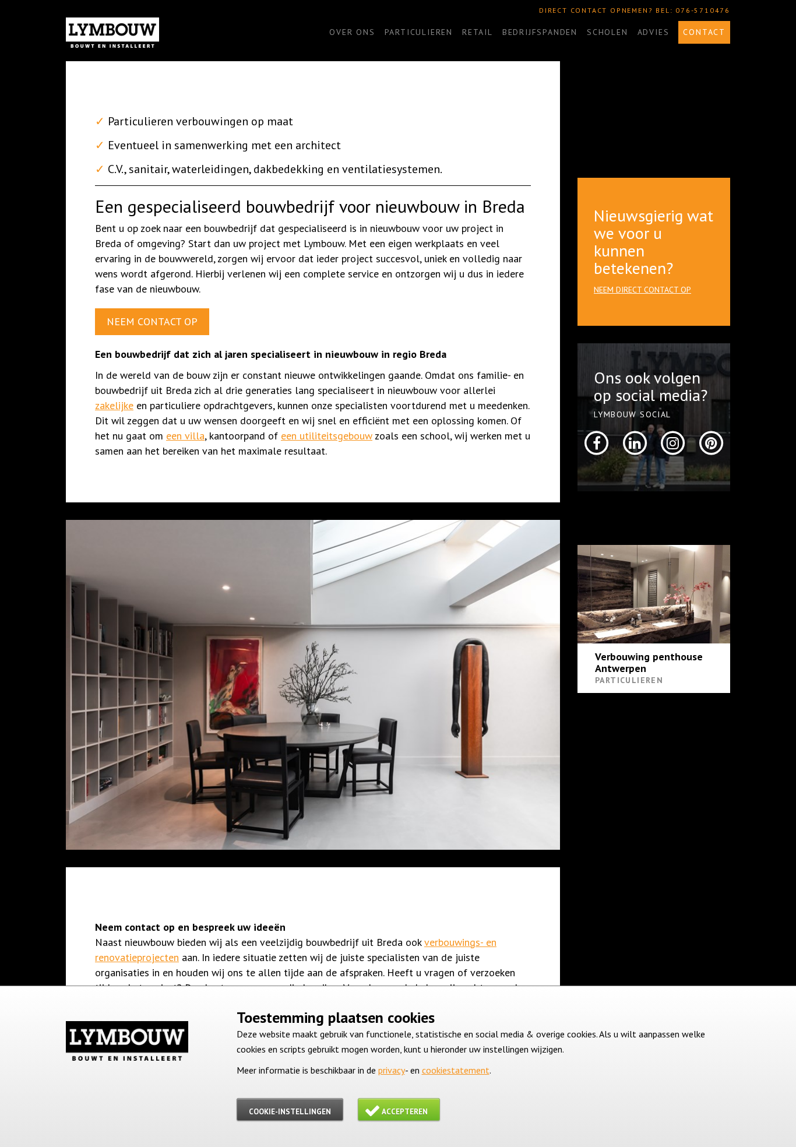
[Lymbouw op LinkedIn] (635, 442)
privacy (391, 1070)
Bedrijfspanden (539, 32)
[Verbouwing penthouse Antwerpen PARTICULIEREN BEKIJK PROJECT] (653, 594)
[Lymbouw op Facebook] (597, 442)
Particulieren (419, 32)
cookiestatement (455, 1070)
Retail (477, 32)
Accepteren (405, 1112)
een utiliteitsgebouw (326, 435)
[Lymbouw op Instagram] (673, 442)
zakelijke (114, 405)
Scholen (607, 32)
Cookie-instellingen (290, 1112)
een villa (185, 435)
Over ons (352, 32)
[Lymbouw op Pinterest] (711, 442)
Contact (704, 32)
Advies (653, 32)
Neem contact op (152, 321)
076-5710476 (702, 10)
